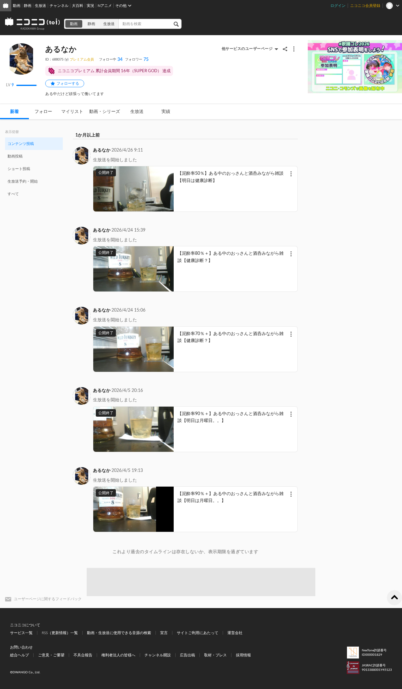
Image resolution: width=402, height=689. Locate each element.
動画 (16, 6)
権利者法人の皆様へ (118, 655)
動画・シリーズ (104, 111)
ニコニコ (32, 24)
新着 (14, 111)
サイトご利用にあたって (197, 633)
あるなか (102, 150)
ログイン (337, 6)
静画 (27, 6)
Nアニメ (105, 6)
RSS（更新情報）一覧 (60, 633)
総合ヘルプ (19, 655)
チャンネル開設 (157, 655)
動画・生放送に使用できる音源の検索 (119, 633)
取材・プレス (215, 655)
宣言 (164, 633)
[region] (34, 168)
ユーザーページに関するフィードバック (48, 599)
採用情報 (243, 655)
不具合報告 (82, 655)
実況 (90, 6)
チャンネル (59, 6)
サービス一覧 (21, 633)
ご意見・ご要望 (51, 655)
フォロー (43, 111)
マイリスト (72, 111)
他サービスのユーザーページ (247, 49)
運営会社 (234, 633)
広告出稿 (187, 655)
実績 (165, 111)
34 (110, 59)
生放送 (40, 6)
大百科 (77, 6)
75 (137, 59)
